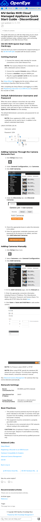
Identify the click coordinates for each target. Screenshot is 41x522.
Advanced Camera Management (14, 378)
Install (20, 8)
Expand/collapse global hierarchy (3, 8)
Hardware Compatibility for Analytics (12, 453)
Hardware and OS (34, 8)
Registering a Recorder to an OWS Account (17, 88)
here (28, 299)
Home (10, 8)
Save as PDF (2, 26)
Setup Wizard (8, 81)
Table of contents (9, 30)
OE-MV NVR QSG (9, 51)
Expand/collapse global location (39, 8)
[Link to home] (15, 3)
